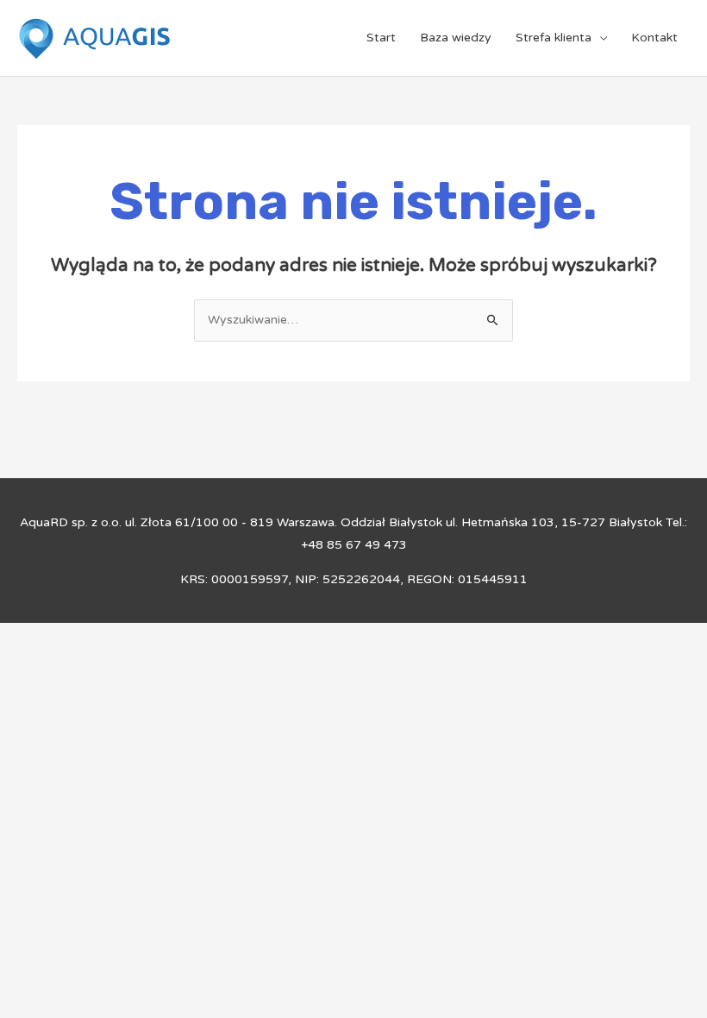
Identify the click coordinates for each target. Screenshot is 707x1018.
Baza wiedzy (455, 37)
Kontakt (654, 37)
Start (381, 37)
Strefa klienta (553, 37)
